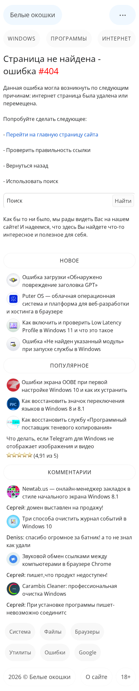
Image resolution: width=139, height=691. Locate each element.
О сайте (96, 677)
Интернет (116, 38)
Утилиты (20, 652)
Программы (69, 38)
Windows (22, 38)
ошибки (55, 652)
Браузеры (87, 631)
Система (20, 631)
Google (87, 652)
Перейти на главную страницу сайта (52, 134)
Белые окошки (32, 14)
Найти (123, 201)
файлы (52, 631)
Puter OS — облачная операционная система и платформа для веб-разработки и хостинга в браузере (67, 303)
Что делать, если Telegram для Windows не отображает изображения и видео (60, 442)
